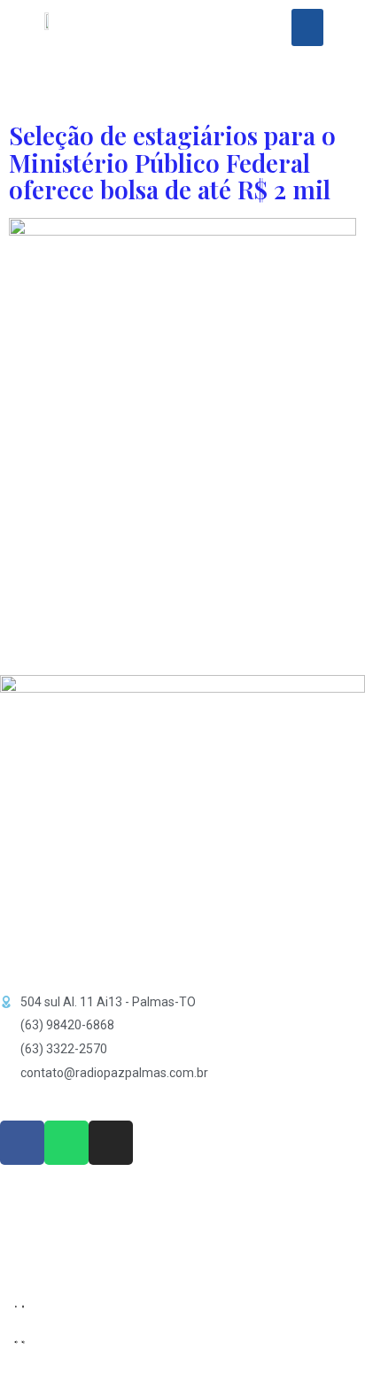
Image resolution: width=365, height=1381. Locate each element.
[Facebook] (22, 1143)
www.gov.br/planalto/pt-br (84, 1206)
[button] (307, 27)
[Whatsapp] (66, 1143)
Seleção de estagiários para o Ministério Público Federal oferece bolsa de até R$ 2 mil (172, 162)
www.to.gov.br (44, 1219)
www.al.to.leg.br (48, 1231)
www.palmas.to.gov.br (70, 1244)
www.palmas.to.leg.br (68, 1256)
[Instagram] (111, 1143)
